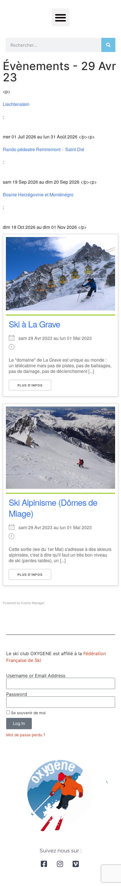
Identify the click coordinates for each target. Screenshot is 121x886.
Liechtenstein (16, 104)
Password (16, 694)
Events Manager (32, 603)
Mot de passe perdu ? (25, 735)
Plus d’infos (29, 385)
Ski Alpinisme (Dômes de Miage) (53, 507)
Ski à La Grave (34, 324)
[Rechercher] (108, 45)
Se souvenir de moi (28, 713)
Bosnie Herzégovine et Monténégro (38, 194)
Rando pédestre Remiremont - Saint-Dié (44, 149)
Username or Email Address (35, 675)
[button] (61, 17)
